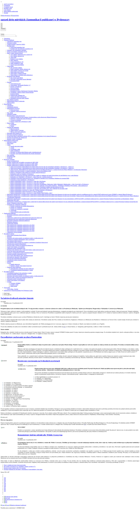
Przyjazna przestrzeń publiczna (15, 134)
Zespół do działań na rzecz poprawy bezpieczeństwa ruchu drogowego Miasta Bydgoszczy (33, 117)
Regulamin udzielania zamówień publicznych (18, 214)
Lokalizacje (13, 124)
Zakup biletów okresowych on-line (19, 70)
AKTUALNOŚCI (8, 4)
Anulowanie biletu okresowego (18, 97)
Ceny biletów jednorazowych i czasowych (21, 54)
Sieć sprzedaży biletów (16, 67)
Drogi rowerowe (14, 110)
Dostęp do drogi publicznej (14, 267)
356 (5, 480)
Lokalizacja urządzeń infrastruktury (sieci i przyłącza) (20, 239)
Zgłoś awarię (13, 286)
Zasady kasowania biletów (17, 64)
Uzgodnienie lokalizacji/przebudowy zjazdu (21, 270)
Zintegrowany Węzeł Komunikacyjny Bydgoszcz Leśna (18, 290)
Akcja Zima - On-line (12, 289)
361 (5, 488)
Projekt (12, 126)
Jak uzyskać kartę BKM (16, 78)
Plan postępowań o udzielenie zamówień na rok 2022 (20, 225)
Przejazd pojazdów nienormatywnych (16, 254)
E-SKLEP (9, 158)
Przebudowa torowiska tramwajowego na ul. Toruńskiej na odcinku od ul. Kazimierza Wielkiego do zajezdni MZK (39, 178)
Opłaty (9, 145)
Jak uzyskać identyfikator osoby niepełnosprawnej (20, 255)
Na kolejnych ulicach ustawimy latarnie (17, 298)
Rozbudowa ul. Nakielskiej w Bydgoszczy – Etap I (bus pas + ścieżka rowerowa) (31, 177)
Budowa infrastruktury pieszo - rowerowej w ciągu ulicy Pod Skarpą (28, 181)
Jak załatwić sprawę (9, 233)
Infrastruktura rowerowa (13, 108)
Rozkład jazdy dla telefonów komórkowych (21, 48)
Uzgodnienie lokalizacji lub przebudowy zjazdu (19, 273)
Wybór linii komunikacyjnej (17, 47)
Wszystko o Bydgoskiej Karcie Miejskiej (20, 79)
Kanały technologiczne (13, 161)
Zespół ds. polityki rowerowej (18, 111)
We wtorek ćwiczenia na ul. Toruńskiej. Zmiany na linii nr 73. (20, 466)
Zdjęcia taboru (11, 102)
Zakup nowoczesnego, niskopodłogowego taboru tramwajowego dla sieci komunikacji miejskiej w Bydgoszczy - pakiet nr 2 (42, 168)
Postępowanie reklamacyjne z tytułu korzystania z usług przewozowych (25, 249)
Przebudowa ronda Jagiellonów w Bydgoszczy (22, 180)
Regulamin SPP (11, 156)
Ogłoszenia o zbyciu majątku (14, 232)
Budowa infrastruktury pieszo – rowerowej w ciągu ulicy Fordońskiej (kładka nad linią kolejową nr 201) (37, 187)
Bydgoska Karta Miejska (13, 76)
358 (5, 483)
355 (5, 479)
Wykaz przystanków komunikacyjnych (17, 51)
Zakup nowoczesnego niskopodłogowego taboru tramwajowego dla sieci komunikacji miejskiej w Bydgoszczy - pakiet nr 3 (42, 166)
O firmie (9, 281)
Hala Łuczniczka (14, 129)
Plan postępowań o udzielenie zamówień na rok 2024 (20, 228)
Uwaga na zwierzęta (15, 120)
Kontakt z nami (14, 284)
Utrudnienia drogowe (12, 107)
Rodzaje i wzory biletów (16, 59)
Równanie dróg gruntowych (14, 133)
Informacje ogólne (11, 43)
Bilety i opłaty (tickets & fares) (15, 53)
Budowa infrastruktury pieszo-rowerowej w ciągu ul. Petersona (26, 191)
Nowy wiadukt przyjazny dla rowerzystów (15, 465)
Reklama (9, 236)
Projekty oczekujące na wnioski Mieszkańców (22, 206)
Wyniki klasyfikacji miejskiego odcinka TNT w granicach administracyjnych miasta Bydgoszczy (32, 136)
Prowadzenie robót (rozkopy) (14, 241)
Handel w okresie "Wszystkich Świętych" (21, 265)
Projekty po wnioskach (16, 207)
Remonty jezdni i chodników (14, 139)
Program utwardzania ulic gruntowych (17, 137)
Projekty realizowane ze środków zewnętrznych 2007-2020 (22, 163)
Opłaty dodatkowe (15, 150)
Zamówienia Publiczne (10, 213)
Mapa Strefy (10, 143)
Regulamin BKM (14, 80)
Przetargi (9, 216)
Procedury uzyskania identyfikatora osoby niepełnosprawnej (25, 152)
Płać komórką (10, 155)
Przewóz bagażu (14, 88)
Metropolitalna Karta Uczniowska (15, 101)
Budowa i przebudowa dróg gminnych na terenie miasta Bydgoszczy (28, 172)
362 (5, 489)
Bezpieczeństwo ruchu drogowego (16, 115)
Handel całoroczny (15, 264)
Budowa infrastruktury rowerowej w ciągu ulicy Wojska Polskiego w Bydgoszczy (31, 190)
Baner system (10, 123)
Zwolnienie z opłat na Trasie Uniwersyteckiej (22, 92)
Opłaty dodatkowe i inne (16, 63)
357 (5, 482)
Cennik (12, 147)
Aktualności (7, 38)
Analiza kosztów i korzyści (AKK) (16, 44)
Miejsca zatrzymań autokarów (18, 131)
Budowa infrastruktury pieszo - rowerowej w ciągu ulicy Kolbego (27, 182)
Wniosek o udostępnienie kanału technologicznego (20, 252)
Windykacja (10, 261)
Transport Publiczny (9, 40)
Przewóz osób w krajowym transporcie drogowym (20, 245)
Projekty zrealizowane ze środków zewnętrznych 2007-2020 (22, 162)
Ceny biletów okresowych (17, 56)
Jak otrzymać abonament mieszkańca (16, 258)
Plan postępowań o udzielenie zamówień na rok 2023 (20, 226)
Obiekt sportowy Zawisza (17, 130)
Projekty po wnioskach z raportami (19, 209)
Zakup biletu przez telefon (17, 72)
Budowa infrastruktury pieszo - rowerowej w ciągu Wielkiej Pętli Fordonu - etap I (31, 193)
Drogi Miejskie (8, 104)
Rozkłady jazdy (8, 8)
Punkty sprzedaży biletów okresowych (20, 69)
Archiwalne (13, 210)
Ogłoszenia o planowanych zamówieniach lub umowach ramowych (24, 217)
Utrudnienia (7, 5)
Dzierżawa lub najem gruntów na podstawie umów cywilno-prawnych (25, 238)
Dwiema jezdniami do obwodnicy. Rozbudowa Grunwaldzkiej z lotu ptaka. (23, 469)
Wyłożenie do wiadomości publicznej (16, 204)
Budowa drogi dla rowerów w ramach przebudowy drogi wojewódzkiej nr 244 (30, 171)
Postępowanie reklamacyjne (17, 95)
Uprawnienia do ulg (15, 83)
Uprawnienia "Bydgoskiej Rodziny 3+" (20, 85)
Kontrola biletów (14, 94)
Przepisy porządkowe (15, 86)
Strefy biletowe (14, 60)
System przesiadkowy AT (16, 62)
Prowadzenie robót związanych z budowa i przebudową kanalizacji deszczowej (27, 242)
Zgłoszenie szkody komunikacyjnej (16, 248)
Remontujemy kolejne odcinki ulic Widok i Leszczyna (40, 435)
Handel (9, 263)
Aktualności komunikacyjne (14, 41)
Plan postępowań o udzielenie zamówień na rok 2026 (20, 230)
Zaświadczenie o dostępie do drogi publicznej (22, 268)
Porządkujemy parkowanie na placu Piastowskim (21, 337)
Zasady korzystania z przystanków (16, 247)
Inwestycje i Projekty (9, 159)
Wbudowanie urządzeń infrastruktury (16, 244)
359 (5, 485)
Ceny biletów (7, 10)
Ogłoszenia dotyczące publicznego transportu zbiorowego (22, 219)
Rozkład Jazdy (11, 46)
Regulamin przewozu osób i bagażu (19, 98)
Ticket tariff (13, 57)
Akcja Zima (7, 287)
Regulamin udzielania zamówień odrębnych (18, 220)
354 (5, 478)
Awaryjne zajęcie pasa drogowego (16, 251)
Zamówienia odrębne (12, 223)
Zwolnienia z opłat (15, 149)
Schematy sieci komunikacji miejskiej (16, 50)
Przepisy (9, 82)
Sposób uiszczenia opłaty (16, 146)
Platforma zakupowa (12, 222)
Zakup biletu (10, 66)
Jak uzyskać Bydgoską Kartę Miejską (16, 235)
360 (5, 486)
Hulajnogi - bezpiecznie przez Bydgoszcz (21, 118)
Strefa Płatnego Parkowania (11, 140)
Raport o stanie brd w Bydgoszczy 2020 (20, 121)
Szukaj (2, 34)
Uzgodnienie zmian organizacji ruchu (16, 260)
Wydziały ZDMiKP (15, 283)
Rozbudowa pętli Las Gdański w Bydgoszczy (22, 174)
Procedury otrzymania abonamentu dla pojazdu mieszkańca (25, 153)
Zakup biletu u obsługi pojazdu (18, 73)
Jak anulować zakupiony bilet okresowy (17, 257)
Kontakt (6, 13)
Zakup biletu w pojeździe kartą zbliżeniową (21, 75)
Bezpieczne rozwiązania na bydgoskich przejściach (39, 361)
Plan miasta (10, 113)
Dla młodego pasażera (12, 99)
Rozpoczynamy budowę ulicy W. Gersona (15, 468)
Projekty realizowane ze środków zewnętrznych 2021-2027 (22, 165)
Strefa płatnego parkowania (11, 11)
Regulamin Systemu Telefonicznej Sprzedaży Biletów (24, 91)
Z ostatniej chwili (8, 7)
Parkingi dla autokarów (13, 127)
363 (5, 491)
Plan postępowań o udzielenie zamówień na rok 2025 (20, 229)
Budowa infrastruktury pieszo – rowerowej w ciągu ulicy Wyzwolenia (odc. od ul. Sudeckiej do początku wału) (39, 188)
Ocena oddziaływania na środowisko (19, 212)
